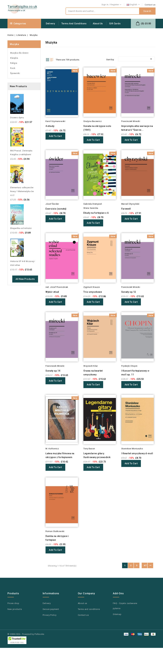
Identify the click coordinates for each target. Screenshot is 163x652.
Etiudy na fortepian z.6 (96, 213)
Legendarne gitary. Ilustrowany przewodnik (96, 455)
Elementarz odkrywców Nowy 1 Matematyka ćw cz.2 (22, 191)
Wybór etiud (52, 292)
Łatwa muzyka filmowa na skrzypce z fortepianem (60, 455)
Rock (12, 68)
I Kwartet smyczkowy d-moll (137, 453)
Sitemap (117, 614)
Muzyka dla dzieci (19, 53)
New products (14, 609)
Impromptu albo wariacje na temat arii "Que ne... (137, 128)
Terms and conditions (74, 23)
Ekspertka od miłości (21, 228)
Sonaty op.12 (128, 292)
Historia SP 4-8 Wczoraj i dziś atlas (22, 263)
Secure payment (51, 609)
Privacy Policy (50, 615)
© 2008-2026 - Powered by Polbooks (25, 634)
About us (98, 23)
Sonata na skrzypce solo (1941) (97, 128)
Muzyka (14, 44)
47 (145, 565)
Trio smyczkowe (92, 292)
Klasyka (14, 58)
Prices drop (13, 603)
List (51, 60)
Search (147, 11)
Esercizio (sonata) (56, 208)
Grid (47, 60)
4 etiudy (50, 126)
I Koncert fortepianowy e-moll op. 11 (135, 372)
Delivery (50, 23)
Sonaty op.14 (53, 370)
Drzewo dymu (17, 117)
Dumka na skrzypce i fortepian (57, 538)
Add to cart (55, 136)
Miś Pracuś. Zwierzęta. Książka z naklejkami (21, 152)
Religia (13, 63)
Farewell (126, 208)
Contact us (150, 4)
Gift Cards (115, 23)
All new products (25, 279)
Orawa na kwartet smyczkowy (93, 372)
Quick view (41, 75)
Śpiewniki (15, 73)
